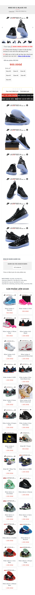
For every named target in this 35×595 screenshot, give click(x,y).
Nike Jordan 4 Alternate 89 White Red (25, 355)
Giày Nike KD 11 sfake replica (20, 280)
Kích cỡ (7, 68)
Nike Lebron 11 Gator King (25, 515)
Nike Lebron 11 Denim (25, 492)
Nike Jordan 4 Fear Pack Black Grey (25, 378)
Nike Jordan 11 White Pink (9, 332)
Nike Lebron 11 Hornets (25, 538)
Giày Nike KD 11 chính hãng (8, 283)
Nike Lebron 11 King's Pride (25, 561)
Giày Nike (12, 278)
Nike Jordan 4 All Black (25, 332)
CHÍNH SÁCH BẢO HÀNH (10, 99)
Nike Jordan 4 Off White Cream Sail (25, 401)
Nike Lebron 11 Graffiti (9, 538)
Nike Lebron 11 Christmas (9, 492)
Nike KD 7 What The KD (9, 469)
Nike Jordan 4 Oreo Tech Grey (25, 424)
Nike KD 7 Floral (25, 446)
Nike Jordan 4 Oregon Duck (9, 424)
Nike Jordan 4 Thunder (9, 446)
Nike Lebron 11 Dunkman (9, 515)
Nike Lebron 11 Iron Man (10, 561)
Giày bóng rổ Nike (19, 283)
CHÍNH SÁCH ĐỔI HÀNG (25, 99)
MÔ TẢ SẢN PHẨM (10, 95)
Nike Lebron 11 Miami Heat (9, 584)
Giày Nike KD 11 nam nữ (7, 282)
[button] (2, 27)
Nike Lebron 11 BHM (25, 469)
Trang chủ (11, 11)
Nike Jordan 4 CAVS (9, 377)
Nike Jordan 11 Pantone (9, 309)
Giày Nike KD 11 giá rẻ (19, 282)
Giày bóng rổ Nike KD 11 (7, 280)
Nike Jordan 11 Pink (25, 308)
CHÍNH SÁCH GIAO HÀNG (25, 95)
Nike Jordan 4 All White (9, 355)
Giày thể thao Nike (28, 283)
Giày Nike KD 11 (18, 278)
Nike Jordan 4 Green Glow (9, 401)
